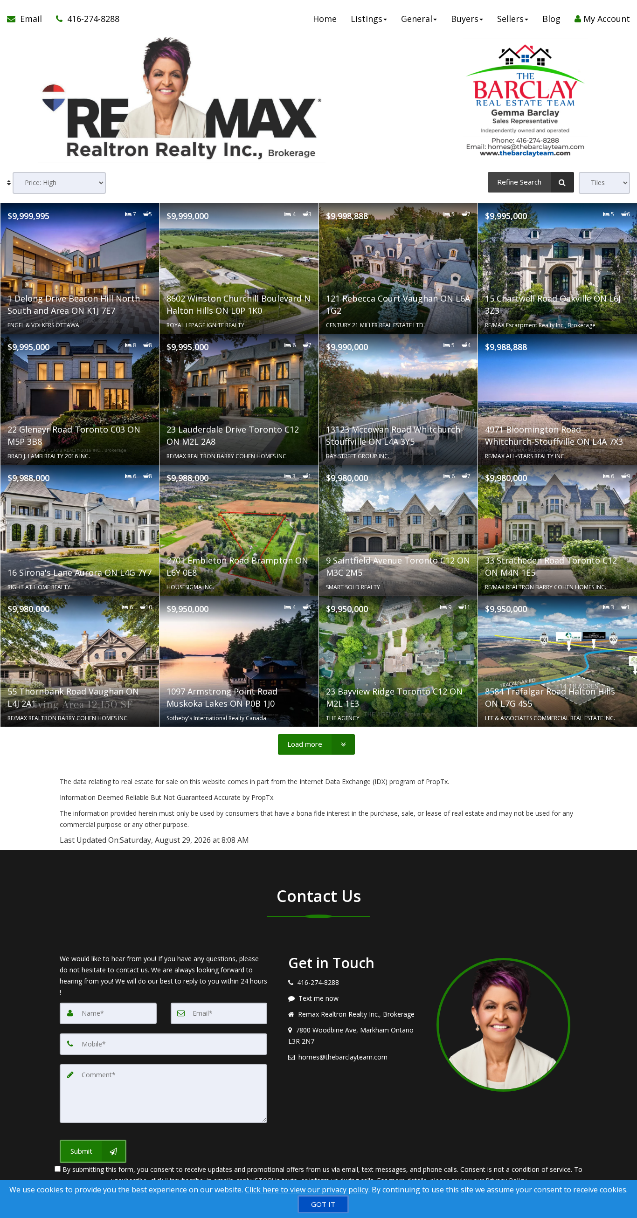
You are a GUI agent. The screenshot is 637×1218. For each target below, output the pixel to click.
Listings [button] (366, 18)
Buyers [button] (464, 18)
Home (325, 18)
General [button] (416, 18)
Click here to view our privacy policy (306, 1189)
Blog (551, 18)
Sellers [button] (510, 18)
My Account (605, 18)
